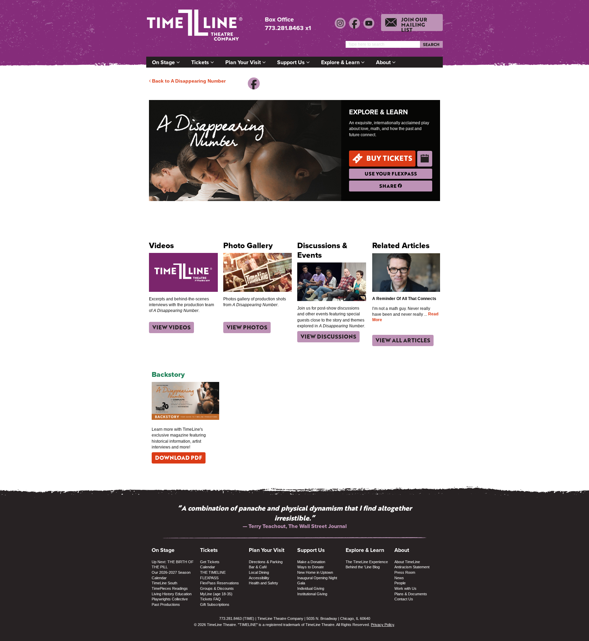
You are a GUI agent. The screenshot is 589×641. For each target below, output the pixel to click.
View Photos (247, 327)
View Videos (171, 327)
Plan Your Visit (243, 62)
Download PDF (178, 457)
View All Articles (403, 340)
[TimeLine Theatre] (195, 28)
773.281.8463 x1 (288, 28)
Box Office (279, 19)
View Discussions (328, 336)
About (384, 62)
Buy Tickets (389, 158)
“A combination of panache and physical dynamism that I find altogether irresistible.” (295, 513)
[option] (294, 516)
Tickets (200, 62)
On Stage (164, 62)
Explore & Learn (341, 62)
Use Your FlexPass (391, 173)
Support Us (291, 62)
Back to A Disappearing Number (188, 81)
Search (431, 44)
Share (388, 185)
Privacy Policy (382, 625)
